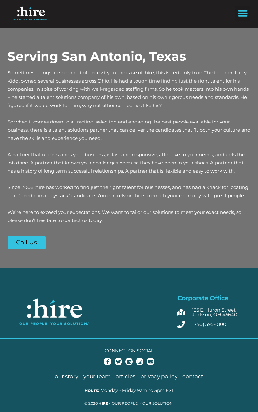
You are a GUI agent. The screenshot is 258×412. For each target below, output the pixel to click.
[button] (242, 13)
